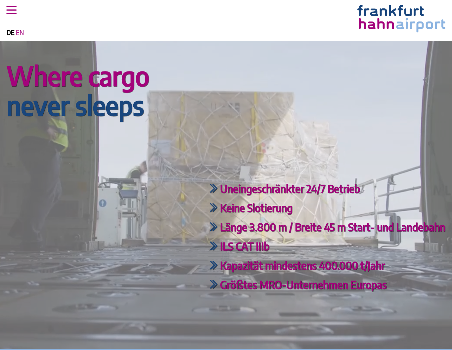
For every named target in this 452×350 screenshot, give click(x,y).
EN (20, 32)
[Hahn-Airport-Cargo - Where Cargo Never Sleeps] (401, 30)
